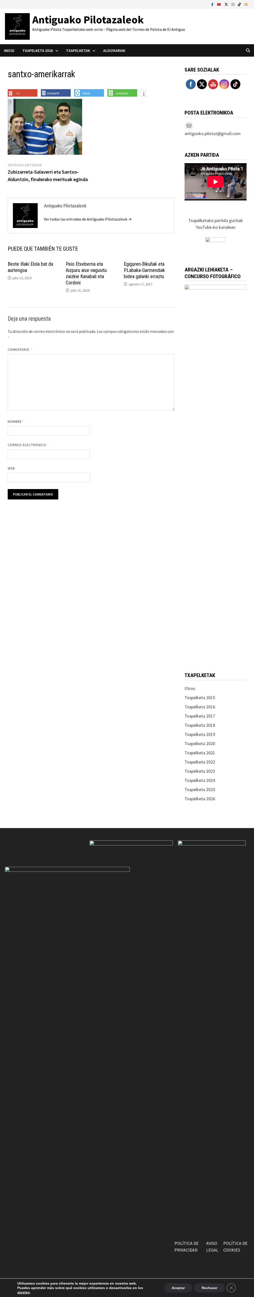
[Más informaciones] (143, 93)
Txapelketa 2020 (200, 743)
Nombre (16, 421)
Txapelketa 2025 (200, 789)
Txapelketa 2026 (200, 798)
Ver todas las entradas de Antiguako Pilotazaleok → (88, 219)
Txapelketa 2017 (200, 716)
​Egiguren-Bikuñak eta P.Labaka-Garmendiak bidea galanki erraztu (144, 270)
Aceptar (178, 1288)
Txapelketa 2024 (200, 780)
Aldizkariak (114, 50)
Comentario (20, 349)
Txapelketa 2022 (200, 762)
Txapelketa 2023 (200, 771)
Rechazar (209, 1288)
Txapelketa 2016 (200, 707)
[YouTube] (219, 4)
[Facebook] (213, 4)
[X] (226, 4)
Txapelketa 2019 (200, 734)
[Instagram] (233, 4)
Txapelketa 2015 (200, 697)
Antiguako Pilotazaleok (88, 19)
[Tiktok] (240, 4)
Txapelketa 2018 (200, 725)
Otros (190, 688)
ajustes (23, 1292)
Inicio (9, 50)
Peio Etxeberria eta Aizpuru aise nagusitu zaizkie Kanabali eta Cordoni (86, 273)
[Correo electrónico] (246, 4)
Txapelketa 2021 (200, 753)
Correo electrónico (28, 445)
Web (11, 468)
